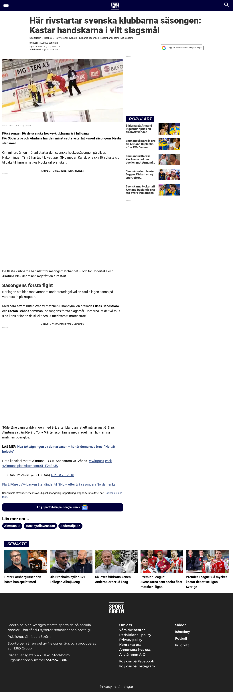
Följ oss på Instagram (137, 666)
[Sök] (227, 5)
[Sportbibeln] (115, 5)
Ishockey (182, 632)
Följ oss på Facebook (136, 661)
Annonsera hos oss (135, 650)
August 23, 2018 (62, 475)
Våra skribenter (132, 630)
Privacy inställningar (116, 687)
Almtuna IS (12, 526)
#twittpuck (96, 461)
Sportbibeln (35, 38)
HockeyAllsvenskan (40, 526)
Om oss (125, 625)
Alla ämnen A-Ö (132, 655)
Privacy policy (130, 640)
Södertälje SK (70, 526)
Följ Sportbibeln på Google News (58, 507)
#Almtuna (9, 466)
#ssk (108, 461)
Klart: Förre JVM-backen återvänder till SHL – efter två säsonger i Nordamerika (59, 484)
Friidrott (182, 645)
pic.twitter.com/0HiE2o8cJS (37, 466)
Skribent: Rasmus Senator (43, 43)
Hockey (48, 38)
